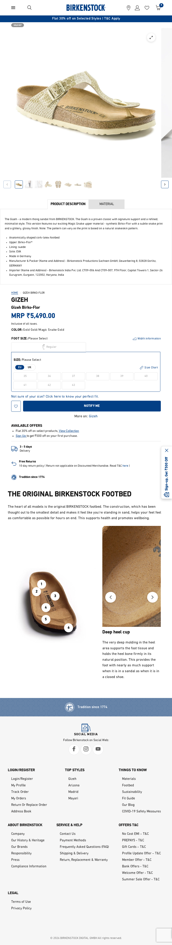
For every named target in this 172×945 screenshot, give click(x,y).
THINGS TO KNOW (133, 770)
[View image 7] (78, 184)
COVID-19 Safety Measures (141, 811)
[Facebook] (74, 749)
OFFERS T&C (128, 825)
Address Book (21, 811)
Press (15, 860)
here (125, 465)
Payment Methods (73, 840)
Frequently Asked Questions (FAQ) (84, 847)
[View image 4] (48, 184)
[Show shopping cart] (157, 7)
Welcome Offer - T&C (137, 873)
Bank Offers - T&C (135, 866)
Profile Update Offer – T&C (141, 853)
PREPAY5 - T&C (133, 840)
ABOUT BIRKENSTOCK (25, 825)
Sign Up (21, 436)
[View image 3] (38, 184)
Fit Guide (128, 798)
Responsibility (21, 853)
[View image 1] (19, 184)
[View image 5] (58, 184)
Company (18, 834)
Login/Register (22, 779)
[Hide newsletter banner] (166, 451)
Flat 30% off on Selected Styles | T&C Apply (86, 18)
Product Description (68, 204)
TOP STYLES (74, 770)
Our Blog (128, 805)
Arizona (74, 785)
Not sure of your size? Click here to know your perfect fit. (55, 396)
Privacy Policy (21, 908)
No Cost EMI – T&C (135, 834)
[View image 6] (68, 184)
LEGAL (13, 893)
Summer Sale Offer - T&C (140, 879)
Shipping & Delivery (74, 853)
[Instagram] (86, 749)
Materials (129, 779)
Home (14, 293)
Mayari (73, 798)
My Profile (18, 785)
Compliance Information (28, 866)
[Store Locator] (129, 7)
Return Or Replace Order (29, 805)
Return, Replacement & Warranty (84, 860)
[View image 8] (88, 184)
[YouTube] (98, 749)
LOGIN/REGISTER (21, 770)
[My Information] (136, 7)
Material (106, 204)
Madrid (73, 792)
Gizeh (93, 416)
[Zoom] (151, 37)
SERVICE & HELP (69, 825)
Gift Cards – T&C (134, 847)
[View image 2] (29, 184)
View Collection (69, 431)
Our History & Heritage (28, 840)
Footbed (128, 785)
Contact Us (67, 834)
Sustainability (132, 792)
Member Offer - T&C (136, 860)
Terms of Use (21, 902)
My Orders (18, 798)
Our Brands (19, 847)
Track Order (20, 792)
